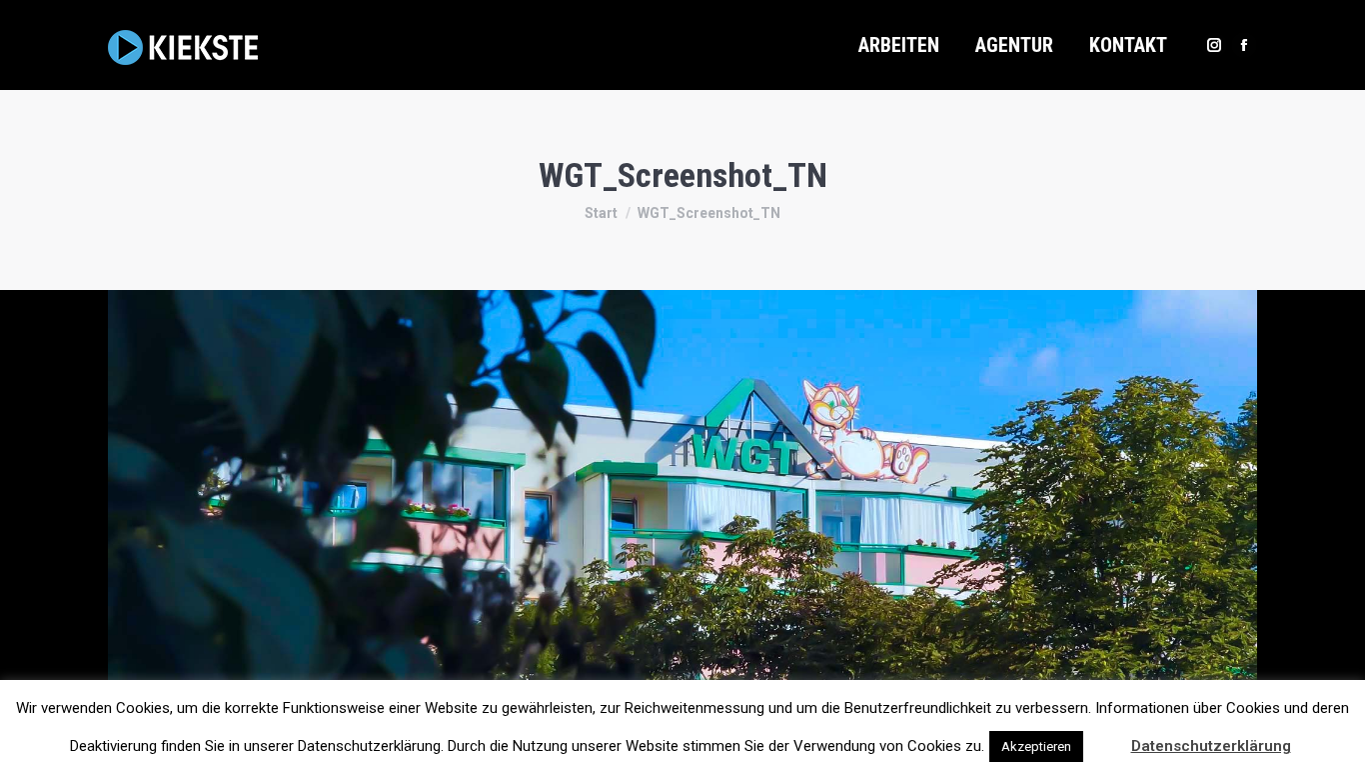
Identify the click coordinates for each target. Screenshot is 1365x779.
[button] (1105, 737)
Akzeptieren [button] (1036, 746)
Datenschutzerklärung (1211, 746)
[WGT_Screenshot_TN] (682, 529)
